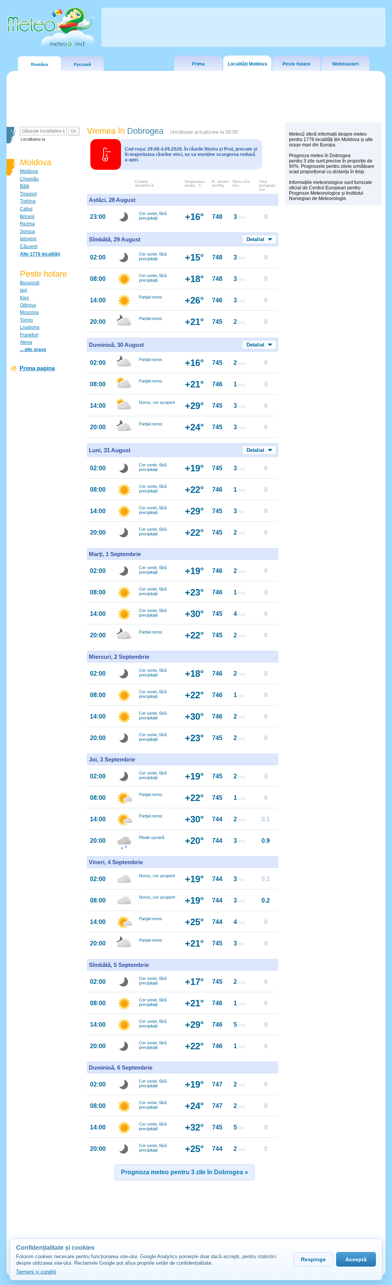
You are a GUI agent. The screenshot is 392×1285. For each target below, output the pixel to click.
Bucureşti (29, 283)
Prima (198, 64)
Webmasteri (345, 64)
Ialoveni (28, 238)
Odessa (28, 305)
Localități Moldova (247, 64)
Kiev (24, 297)
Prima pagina (37, 368)
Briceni (27, 216)
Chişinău (29, 179)
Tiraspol (28, 194)
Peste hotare (296, 64)
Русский (82, 64)
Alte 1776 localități (40, 254)
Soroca (27, 231)
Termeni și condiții (36, 1272)
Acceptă (356, 1259)
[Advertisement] (333, 341)
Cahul (26, 209)
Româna (39, 64)
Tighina (28, 201)
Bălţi (24, 186)
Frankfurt (29, 335)
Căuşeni (29, 246)
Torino (26, 320)
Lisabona (29, 327)
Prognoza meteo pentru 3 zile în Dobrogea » (184, 1172)
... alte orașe (33, 349)
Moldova (29, 171)
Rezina (27, 223)
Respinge (313, 1259)
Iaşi (23, 290)
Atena (26, 342)
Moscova (29, 312)
